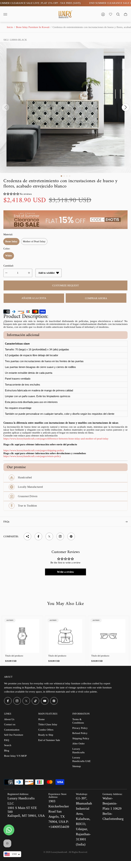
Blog (6, 750)
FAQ (6, 740)
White (8, 255)
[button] (61, 176)
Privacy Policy (80, 728)
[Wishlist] (110, 14)
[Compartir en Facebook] (38, 536)
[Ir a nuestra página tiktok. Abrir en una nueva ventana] (35, 701)
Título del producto (14, 655)
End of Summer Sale (49, 740)
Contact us (9, 724)
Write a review (65, 571)
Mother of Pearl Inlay (34, 241)
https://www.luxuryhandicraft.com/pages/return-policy (32, 456)
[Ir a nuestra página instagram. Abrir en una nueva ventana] (17, 701)
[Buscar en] (118, 14)
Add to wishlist (46, 272)
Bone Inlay (11, 241)
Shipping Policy (80, 738)
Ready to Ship (45, 734)
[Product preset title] (22, 636)
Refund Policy (80, 733)
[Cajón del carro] (125, 14)
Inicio (10, 27)
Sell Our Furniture (13, 734)
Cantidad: (8, 265)
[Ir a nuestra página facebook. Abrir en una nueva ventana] (8, 701)
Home (41, 719)
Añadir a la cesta (33, 298)
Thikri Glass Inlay (47, 724)
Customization (11, 729)
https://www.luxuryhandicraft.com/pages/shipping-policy (33, 450)
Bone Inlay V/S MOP (15, 755)
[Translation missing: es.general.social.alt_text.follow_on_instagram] (60, 536)
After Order (78, 743)
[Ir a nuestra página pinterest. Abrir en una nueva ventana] (54, 701)
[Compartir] (27, 536)
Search (7, 745)
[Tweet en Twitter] (49, 536)
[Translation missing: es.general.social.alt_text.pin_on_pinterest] (71, 536)
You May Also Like (65, 604)
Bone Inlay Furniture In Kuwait (32, 27)
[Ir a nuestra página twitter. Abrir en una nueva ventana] (26, 701)
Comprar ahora (96, 298)
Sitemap (76, 766)
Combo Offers (45, 729)
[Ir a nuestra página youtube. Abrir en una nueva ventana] (44, 701)
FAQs (6, 521)
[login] (103, 14)
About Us (9, 719)
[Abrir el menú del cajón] (5, 14)
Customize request (65, 285)
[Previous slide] (5, 107)
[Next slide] (125, 107)
